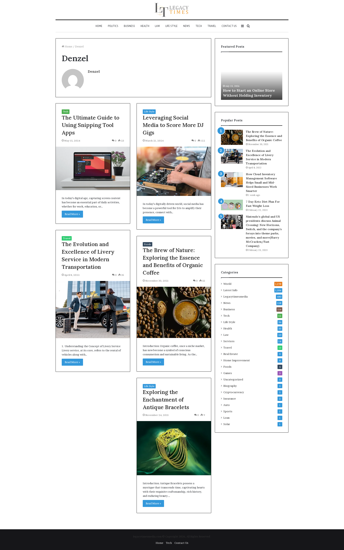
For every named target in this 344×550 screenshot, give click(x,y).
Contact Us (229, 26)
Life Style (171, 26)
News (186, 26)
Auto (226, 405)
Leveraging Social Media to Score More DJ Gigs (173, 125)
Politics (113, 26)
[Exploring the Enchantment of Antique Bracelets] (174, 448)
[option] (251, 78)
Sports (227, 411)
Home (99, 26)
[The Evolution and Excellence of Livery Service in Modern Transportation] (93, 309)
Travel (211, 26)
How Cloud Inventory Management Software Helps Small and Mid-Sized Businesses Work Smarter (261, 182)
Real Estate (230, 354)
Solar (226, 424)
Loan (226, 417)
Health (145, 26)
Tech (198, 26)
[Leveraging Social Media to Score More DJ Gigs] (174, 171)
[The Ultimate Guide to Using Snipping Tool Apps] (93, 168)
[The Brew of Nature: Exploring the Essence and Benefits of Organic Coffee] (174, 312)
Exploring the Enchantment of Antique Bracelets (166, 400)
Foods (147, 244)
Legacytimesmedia (235, 296)
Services (229, 341)
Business (129, 26)
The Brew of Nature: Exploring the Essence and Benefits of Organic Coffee (264, 136)
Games (227, 373)
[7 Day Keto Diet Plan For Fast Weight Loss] (232, 205)
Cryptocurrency (233, 392)
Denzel (94, 71)
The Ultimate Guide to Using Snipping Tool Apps (90, 125)
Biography (230, 385)
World (227, 283)
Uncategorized (233, 379)
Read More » (72, 214)
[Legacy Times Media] (172, 10)
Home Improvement (236, 360)
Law (157, 26)
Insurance (229, 398)
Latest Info (230, 290)
